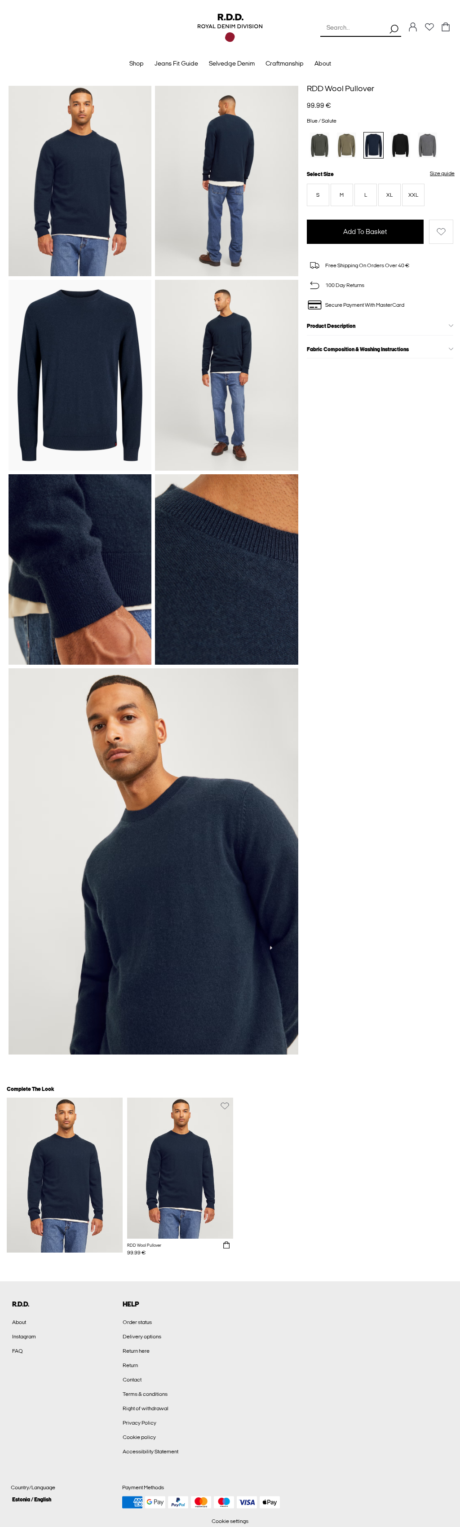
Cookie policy (139, 1437)
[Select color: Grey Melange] (427, 145)
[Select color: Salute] (373, 145)
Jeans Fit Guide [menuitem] (176, 63)
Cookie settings (230, 1521)
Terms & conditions (145, 1394)
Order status (137, 1322)
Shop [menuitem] (136, 63)
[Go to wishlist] (429, 29)
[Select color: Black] (400, 145)
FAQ (17, 1351)
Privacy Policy (139, 1423)
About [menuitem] (322, 63)
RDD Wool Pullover (340, 88)
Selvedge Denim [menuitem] (232, 63)
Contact (132, 1380)
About (19, 1322)
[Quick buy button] (226, 1245)
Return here (136, 1351)
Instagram (24, 1336)
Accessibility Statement (150, 1451)
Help (131, 1304)
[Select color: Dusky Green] (346, 145)
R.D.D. (20, 1304)
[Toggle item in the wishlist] (441, 232)
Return (130, 1365)
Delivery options (142, 1336)
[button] (318, 195)
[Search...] (394, 29)
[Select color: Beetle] (320, 145)
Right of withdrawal (145, 1408)
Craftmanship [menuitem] (284, 63)
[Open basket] (445, 27)
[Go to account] (412, 27)
